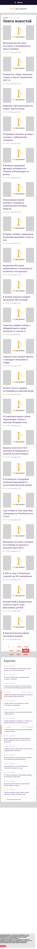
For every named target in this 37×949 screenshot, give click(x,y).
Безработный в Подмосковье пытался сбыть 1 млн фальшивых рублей (17, 604)
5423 (11, 651)
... (13, 647)
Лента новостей (15, 17)
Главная (5, 17)
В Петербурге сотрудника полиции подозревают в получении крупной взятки (17, 482)
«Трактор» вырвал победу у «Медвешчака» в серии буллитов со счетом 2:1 (17, 328)
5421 (19, 647)
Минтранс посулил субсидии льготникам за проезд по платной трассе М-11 (18, 545)
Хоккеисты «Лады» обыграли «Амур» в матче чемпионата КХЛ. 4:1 (17, 77)
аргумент (18, 8)
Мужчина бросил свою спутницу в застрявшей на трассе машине (17, 46)
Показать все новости (14, 799)
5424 (19, 651)
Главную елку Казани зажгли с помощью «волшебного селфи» (18, 359)
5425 (26, 651)
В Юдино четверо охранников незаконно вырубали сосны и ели (18, 237)
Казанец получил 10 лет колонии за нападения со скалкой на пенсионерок (16, 450)
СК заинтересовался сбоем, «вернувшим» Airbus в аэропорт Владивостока (16, 419)
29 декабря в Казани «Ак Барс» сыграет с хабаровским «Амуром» (18, 137)
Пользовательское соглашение (22, 939)
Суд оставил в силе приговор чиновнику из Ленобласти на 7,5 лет (18, 513)
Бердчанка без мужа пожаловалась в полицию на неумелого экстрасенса (17, 268)
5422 (26, 647)
